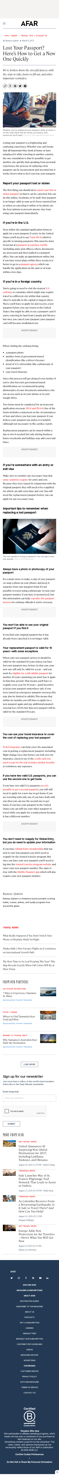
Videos (29, 1350)
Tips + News (10, 35)
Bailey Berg (48, 1190)
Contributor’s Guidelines (29, 1344)
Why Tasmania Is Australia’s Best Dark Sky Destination (20, 1041)
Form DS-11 (36, 237)
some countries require (15, 479)
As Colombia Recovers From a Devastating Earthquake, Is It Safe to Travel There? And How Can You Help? (37, 1206)
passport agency (28, 264)
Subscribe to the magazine (29, 1306)
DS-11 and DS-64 (34, 408)
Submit (11, 1124)
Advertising (30, 1360)
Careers (29, 1328)
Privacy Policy (29, 1376)
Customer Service (30, 1371)
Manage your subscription (29, 1339)
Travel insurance (12, 746)
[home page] (29, 23)
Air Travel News (28, 1141)
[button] (29, 1454)
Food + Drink (10, 1012)
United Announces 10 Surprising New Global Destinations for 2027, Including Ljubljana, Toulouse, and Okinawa (33, 1153)
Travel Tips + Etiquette (33, 35)
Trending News (27, 1171)
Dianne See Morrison (27, 1249)
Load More (29, 1064)
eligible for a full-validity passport (30, 673)
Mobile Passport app (28, 871)
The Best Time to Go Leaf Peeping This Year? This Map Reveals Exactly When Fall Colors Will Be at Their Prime (29, 965)
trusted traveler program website (33, 864)
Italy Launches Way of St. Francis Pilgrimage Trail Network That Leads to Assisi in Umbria (37, 1180)
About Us (29, 1312)
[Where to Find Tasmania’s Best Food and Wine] (48, 1015)
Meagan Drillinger (26, 1220)
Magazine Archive (29, 1355)
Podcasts (29, 1317)
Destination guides (29, 1301)
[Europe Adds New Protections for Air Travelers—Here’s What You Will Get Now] (9, 1228)
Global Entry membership (29, 848)
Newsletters (29, 1333)
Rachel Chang (49, 1164)
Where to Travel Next (15, 1035)
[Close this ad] (57, 1472)
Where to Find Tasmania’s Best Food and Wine (19, 1018)
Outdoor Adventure (14, 989)
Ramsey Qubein (13, 894)
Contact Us (30, 1393)
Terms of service (29, 1387)
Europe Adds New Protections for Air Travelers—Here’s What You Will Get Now (37, 1236)
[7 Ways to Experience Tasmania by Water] (48, 991)
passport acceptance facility (33, 244)
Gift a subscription (29, 1323)
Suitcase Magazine (29, 1382)
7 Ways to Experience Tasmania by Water (19, 994)
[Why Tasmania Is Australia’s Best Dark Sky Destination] (48, 1038)
